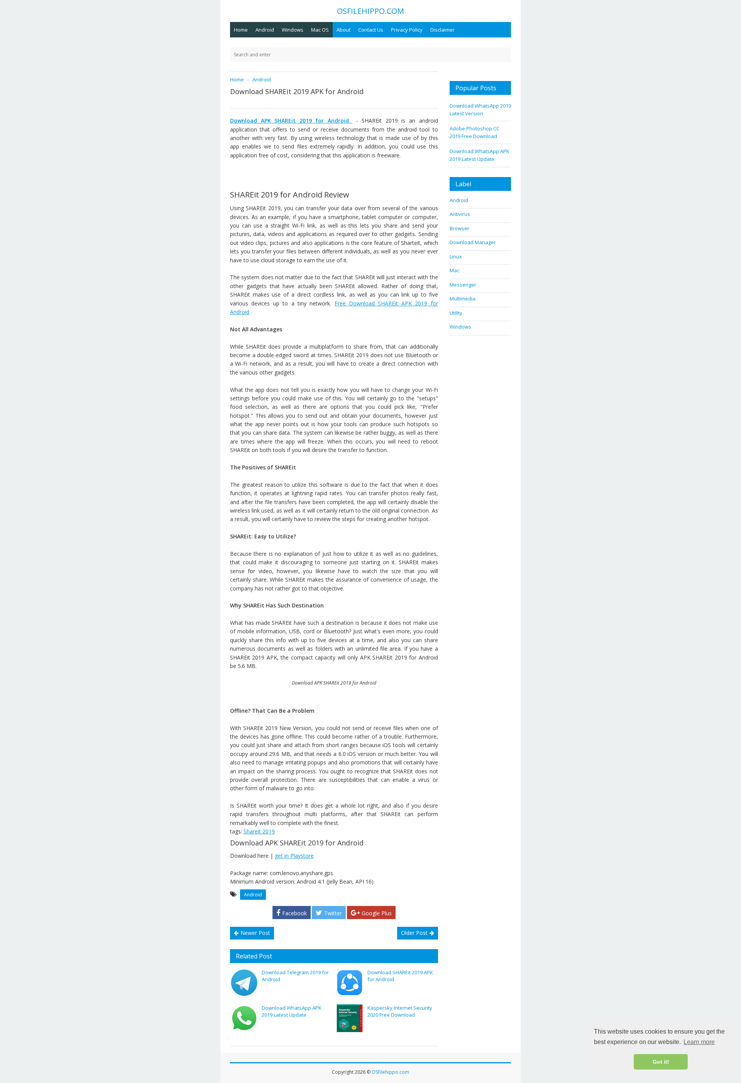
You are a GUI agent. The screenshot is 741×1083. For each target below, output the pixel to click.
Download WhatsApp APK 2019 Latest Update (291, 1011)
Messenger (463, 284)
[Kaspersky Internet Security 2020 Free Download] (350, 1018)
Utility (456, 312)
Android (264, 29)
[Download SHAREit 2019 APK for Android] (350, 983)
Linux (456, 256)
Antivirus (460, 214)
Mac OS (320, 29)
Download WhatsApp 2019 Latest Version (480, 109)
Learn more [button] (699, 1042)
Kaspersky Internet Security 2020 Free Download (399, 1011)
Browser (459, 228)
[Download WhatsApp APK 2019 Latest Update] (244, 1018)
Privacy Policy (407, 29)
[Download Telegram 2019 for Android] (244, 983)
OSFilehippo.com (390, 1072)
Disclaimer (442, 29)
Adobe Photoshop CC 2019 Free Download (474, 132)
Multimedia (462, 298)
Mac (454, 270)
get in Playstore (294, 855)
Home (241, 29)
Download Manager (473, 242)
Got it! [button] (661, 1062)
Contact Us (370, 29)
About (343, 29)
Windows (292, 29)
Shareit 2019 (259, 831)
